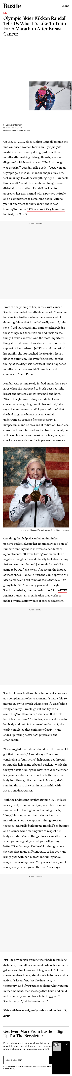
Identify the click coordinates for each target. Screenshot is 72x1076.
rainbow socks (40, 580)
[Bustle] (12, 6)
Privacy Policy (9, 1068)
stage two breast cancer (28, 414)
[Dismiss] (66, 1044)
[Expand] (55, 1044)
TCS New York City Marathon (46, 209)
